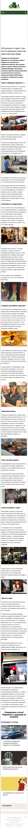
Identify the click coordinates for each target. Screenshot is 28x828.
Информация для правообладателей (14, 824)
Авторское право (14, 822)
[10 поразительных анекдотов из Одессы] (14, 784)
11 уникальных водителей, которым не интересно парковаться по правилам (11, 743)
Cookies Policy (18, 826)
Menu (3, 12)
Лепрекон (9, 817)
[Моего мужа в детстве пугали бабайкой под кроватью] (14, 758)
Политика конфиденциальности (14, 819)
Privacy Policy (10, 826)
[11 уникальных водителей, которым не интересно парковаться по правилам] (14, 732)
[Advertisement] (14, 32)
